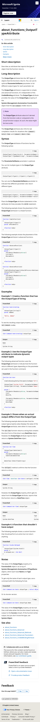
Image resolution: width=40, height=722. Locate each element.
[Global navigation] (2, 20)
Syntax (5, 52)
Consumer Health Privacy (26, 717)
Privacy (12, 717)
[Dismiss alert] (37, 2)
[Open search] (31, 20)
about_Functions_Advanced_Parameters (19, 635)
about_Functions (11, 627)
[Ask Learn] (33, 24)
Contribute (4, 717)
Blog (26, 714)
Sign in (36, 20)
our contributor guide (23, 656)
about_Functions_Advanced (14, 630)
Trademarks (15, 719)
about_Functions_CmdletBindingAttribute (19, 638)
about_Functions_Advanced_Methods (18, 632)
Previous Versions (17, 714)
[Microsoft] (20, 20)
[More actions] (37, 24)
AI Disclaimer (5, 714)
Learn (3, 24)
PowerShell (11, 24)
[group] (20, 155)
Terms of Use (5, 719)
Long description (8, 49)
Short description (8, 47)
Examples (6, 54)
